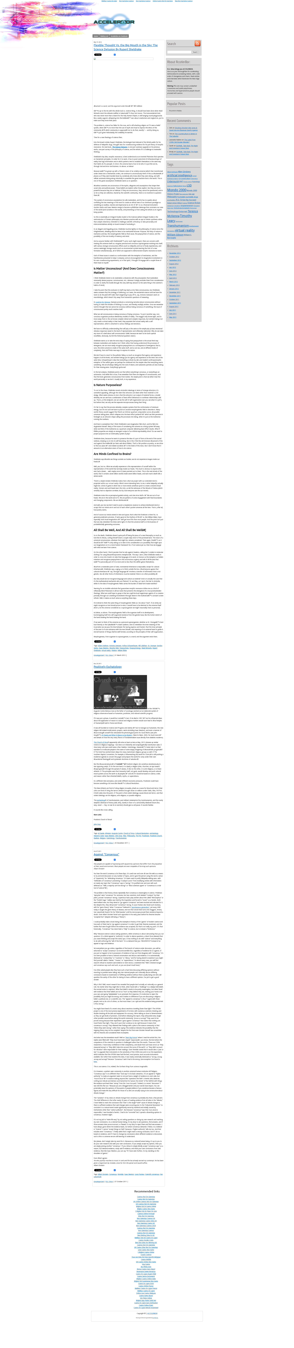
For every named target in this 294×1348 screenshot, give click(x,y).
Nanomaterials (184, 194)
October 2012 (174, 257)
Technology (193, 208)
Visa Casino (146, 1264)
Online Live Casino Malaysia (146, 1293)
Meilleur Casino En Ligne (146, 1291)
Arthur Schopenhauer (129, 646)
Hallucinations (177, 186)
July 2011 (172, 310)
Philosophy (131, 836)
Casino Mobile (146, 1259)
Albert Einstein (103, 1174)
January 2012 (174, 289)
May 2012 (172, 274)
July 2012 (172, 267)
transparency (171, 231)
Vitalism (114, 650)
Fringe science (188, 182)
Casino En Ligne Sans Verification (146, 1303)
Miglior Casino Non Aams (146, 1209)
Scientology (110, 838)
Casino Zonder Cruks (146, 1240)
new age (191, 194)
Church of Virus (128, 833)
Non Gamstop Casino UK (146, 1223)
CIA (180, 178)
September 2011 (175, 303)
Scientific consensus (152, 1174)
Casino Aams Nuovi (146, 1296)
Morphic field (114, 648)
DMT (181, 181)
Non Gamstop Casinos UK (146, 1218)
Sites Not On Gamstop (146, 1216)
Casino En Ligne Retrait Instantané (146, 1308)
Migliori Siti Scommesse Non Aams (146, 1281)
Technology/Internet (177, 211)
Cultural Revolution (142, 833)
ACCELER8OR (152, 1313)
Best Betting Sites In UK (145, 1235)
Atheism (108, 833)
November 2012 (175, 253)
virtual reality (106, 650)
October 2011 (174, 299)
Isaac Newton (104, 648)
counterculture (185, 178)
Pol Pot (138, 836)
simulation (177, 206)
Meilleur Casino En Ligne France (146, 1288)
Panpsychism (124, 648)
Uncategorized (99, 655)
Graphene (170, 186)
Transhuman (179, 221)
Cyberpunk (173, 181)
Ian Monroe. (155, 1317)
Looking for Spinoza (103, 302)
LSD (189, 185)
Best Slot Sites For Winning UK (146, 1242)
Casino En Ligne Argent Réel (146, 1274)
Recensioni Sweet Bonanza (146, 1271)
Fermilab (120, 1174)
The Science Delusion (119, 147)
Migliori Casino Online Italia (146, 1279)
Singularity (197, 206)
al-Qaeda (101, 833)
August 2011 (173, 306)
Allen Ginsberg (184, 172)
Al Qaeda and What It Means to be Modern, (117, 735)
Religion (103, 838)
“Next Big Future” (131, 1037)
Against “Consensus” (106, 854)
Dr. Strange (152, 646)
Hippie (185, 186)
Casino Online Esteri (146, 1305)
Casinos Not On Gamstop (146, 1197)
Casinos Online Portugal (146, 1214)
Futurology (196, 182)
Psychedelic (181, 197)
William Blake (122, 650)
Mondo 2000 (176, 190)
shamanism (170, 206)
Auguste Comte (117, 833)
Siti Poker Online (146, 1298)
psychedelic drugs (192, 197)
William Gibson (175, 234)
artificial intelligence (179, 175)
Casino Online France (146, 1286)
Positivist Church (156, 836)
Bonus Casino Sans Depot (146, 1269)
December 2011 (174, 292)
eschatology (101, 800)
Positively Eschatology (108, 666)
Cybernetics (194, 178)
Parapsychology (135, 648)
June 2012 (173, 271)
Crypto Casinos (146, 1255)
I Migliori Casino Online (146, 1252)
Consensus (113, 1174)
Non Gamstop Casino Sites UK (146, 1221)
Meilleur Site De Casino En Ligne (146, 1238)
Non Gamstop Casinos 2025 (146, 1226)
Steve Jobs (170, 208)
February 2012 (174, 285)
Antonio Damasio (115, 646)
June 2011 (173, 314)
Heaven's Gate (99, 836)
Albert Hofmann (172, 172)
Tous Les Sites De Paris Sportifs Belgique (146, 1257)
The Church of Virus (101, 742)
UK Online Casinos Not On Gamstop (146, 1201)
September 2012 (175, 260)
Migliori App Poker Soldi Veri (146, 1300)
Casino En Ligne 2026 (146, 1283)
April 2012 (173, 278)
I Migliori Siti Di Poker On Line (146, 1211)
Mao (124, 836)
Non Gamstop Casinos (146, 1230)
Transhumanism (121, 838)
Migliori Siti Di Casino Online (146, 1206)
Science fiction (194, 203)
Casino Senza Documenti (146, 1276)
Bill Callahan (142, 646)
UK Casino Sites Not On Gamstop (146, 1247)
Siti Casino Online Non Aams (146, 1262)
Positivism (145, 836)
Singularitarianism (187, 206)
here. (95, 1062)
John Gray (97, 824)
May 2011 (172, 317)
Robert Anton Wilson (174, 203)
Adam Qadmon (103, 646)
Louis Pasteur (139, 1174)
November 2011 (175, 296)
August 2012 (173, 264)
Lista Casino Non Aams (146, 1250)
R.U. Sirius (109, 655)
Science (184, 203)
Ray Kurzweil (191, 200)
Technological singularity (182, 208)
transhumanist (194, 226)
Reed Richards (147, 648)
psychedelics (171, 200)
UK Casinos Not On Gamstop (146, 1204)
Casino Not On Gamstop (146, 1199)
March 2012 (173, 282)
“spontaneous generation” (140, 907)
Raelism (96, 838)
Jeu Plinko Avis (146, 1267)
